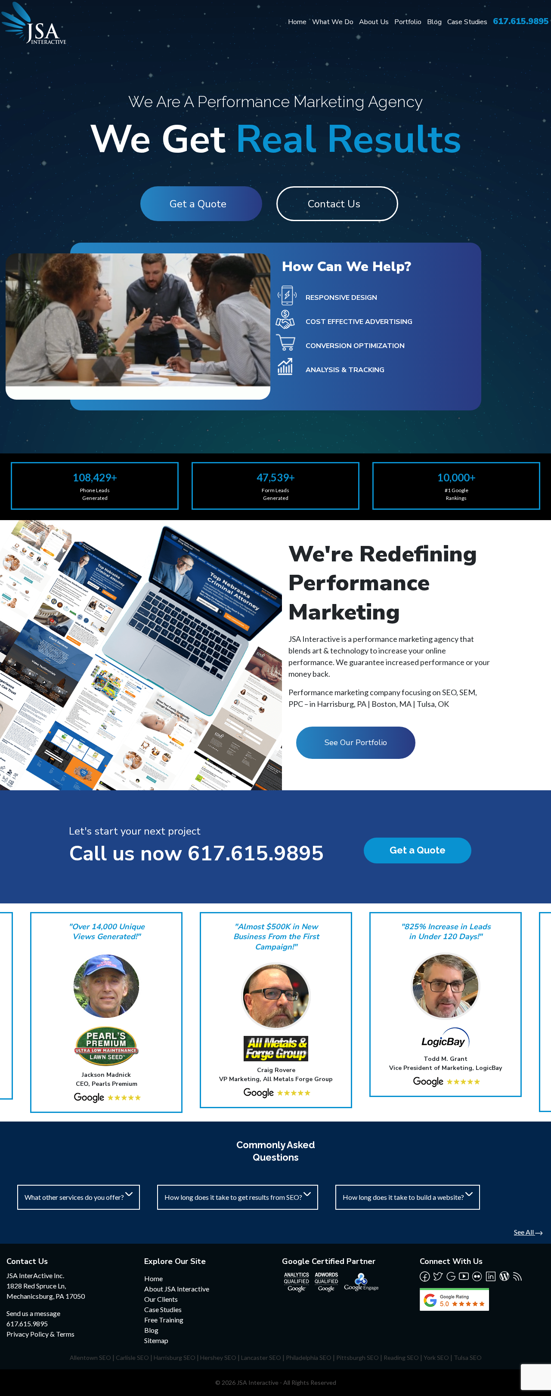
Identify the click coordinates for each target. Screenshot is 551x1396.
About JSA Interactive (176, 1289)
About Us (374, 22)
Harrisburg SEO (174, 1357)
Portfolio (407, 22)
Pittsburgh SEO (357, 1357)
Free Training (163, 1320)
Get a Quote (198, 204)
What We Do (332, 22)
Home (297, 22)
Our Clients (161, 1299)
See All (524, 1232)
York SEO (436, 1357)
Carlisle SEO (132, 1357)
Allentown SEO (90, 1357)
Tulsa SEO (468, 1357)
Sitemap (156, 1340)
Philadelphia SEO (308, 1357)
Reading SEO (401, 1357)
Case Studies (467, 22)
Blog (434, 22)
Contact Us (334, 204)
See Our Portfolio (356, 742)
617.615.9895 (521, 21)
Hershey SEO (218, 1357)
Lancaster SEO (261, 1357)
